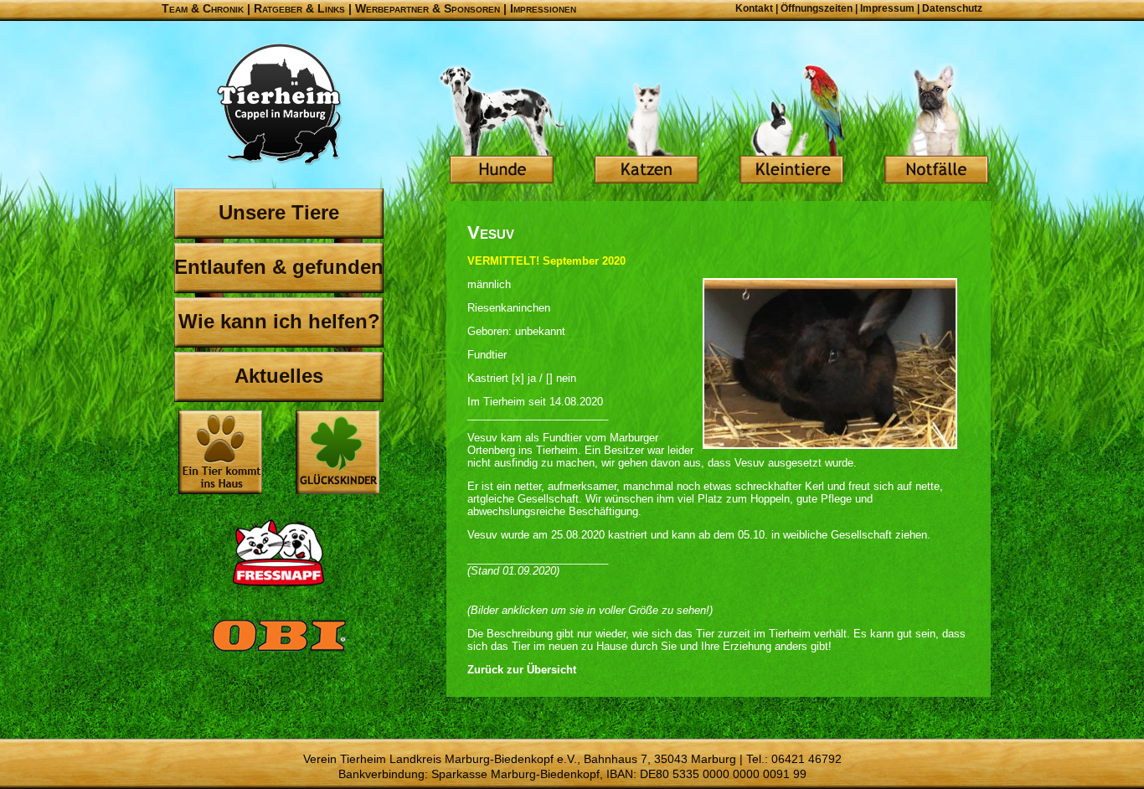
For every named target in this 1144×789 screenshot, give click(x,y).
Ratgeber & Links (299, 8)
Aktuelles (278, 375)
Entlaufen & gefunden (279, 266)
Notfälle (936, 125)
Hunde (501, 125)
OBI (279, 653)
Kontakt (754, 8)
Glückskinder (337, 454)
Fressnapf (279, 552)
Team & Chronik (203, 8)
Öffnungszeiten (817, 8)
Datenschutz (952, 8)
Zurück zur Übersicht (521, 669)
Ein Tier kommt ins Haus (220, 452)
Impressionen (543, 8)
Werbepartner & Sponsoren (427, 8)
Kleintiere (791, 125)
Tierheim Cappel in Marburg (279, 105)
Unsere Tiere (279, 212)
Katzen (646, 125)
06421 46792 (806, 759)
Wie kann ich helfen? (279, 321)
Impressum (887, 8)
